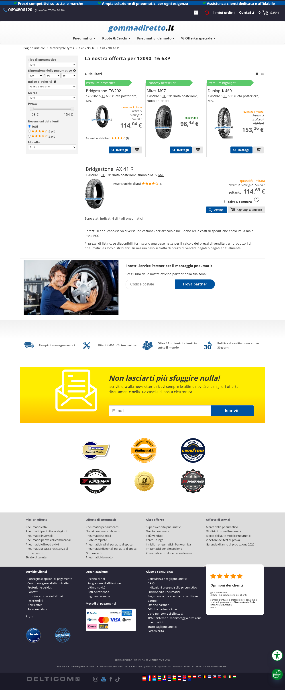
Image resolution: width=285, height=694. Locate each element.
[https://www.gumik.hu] (234, 676)
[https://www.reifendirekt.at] (194, 676)
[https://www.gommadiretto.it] (164, 676)
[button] (277, 655)
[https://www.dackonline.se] (159, 676)
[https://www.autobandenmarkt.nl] (179, 676)
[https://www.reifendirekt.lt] (174, 679)
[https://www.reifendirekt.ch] (154, 676)
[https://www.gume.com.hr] (164, 679)
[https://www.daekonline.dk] (174, 676)
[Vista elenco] (257, 74)
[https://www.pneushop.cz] (214, 676)
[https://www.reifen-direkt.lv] (179, 679)
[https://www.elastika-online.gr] (154, 679)
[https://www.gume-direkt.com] (199, 676)
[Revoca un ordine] (207, 12)
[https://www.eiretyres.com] (229, 676)
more (213, 607)
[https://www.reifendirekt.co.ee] (169, 679)
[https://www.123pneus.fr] (149, 676)
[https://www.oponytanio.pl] (144, 679)
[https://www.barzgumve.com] (159, 679)
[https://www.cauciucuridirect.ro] (149, 679)
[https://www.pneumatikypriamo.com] (219, 676)
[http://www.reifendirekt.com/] (189, 679)
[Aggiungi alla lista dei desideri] (258, 202)
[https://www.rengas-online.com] (209, 676)
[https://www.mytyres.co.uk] (184, 676)
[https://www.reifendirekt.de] (144, 676)
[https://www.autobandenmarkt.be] (204, 676)
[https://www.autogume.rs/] (184, 679)
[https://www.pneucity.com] (224, 676)
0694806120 (20, 10)
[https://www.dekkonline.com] (169, 676)
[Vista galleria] (262, 74)
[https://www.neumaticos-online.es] (189, 676)
